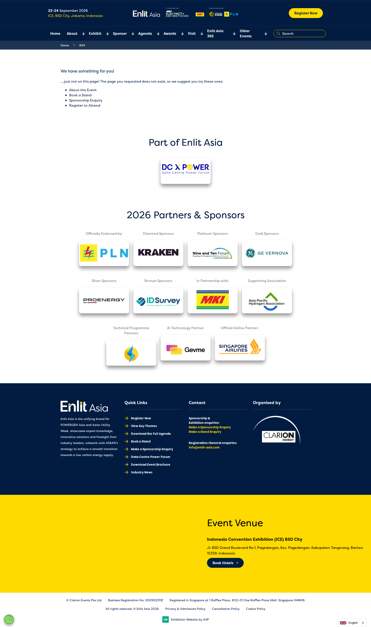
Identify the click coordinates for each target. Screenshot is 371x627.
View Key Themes (144, 426)
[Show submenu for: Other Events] (263, 33)
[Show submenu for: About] (81, 33)
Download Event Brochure (150, 464)
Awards (170, 33)
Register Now (305, 13)
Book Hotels (223, 562)
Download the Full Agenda (151, 434)
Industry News (141, 472)
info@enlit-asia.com (204, 447)
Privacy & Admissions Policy (185, 609)
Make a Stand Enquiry (205, 432)
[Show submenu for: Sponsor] (130, 33)
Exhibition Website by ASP (190, 619)
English (353, 623)
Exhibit (95, 33)
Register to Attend (84, 105)
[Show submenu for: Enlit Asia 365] (232, 33)
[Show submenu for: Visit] (199, 33)
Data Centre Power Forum (150, 457)
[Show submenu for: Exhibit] (105, 33)
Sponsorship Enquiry (85, 100)
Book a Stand (80, 95)
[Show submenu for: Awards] (180, 33)
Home (55, 33)
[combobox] (352, 623)
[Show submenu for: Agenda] (156, 33)
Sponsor (120, 33)
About (72, 33)
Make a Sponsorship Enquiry (152, 449)
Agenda (145, 33)
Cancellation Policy (226, 609)
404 (82, 45)
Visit (192, 33)
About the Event (83, 90)
